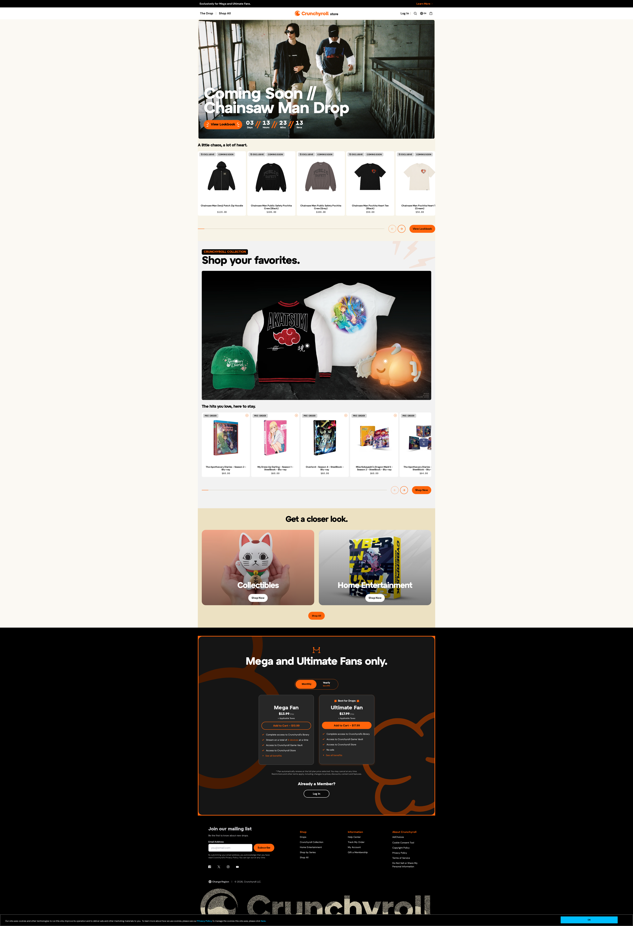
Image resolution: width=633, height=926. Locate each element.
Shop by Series (308, 852)
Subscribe (264, 847)
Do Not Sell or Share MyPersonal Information (405, 865)
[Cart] (431, 13)
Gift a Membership (358, 852)
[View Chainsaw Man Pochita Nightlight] (385, 361)
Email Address (216, 841)
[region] (316, 183)
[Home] (316, 13)
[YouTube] (237, 867)
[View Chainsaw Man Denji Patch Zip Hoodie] (222, 176)
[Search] (415, 13)
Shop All (225, 13)
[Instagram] (228, 867)
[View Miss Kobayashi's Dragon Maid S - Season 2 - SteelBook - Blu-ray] (374, 438)
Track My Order (356, 842)
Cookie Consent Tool (403, 842)
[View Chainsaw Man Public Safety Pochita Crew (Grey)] (321, 176)
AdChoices (398, 836)
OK (589, 919)
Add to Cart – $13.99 (286, 725)
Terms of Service (401, 857)
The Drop (206, 13)
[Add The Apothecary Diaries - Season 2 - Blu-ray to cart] (247, 415)
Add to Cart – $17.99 (347, 725)
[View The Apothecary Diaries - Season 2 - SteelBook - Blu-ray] (423, 438)
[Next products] (402, 229)
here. (263, 921)
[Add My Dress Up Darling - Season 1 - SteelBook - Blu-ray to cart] (296, 415)
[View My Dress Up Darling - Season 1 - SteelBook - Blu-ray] (275, 438)
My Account (354, 847)
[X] (219, 867)
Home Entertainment (311, 847)
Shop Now (421, 490)
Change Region (220, 881)
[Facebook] (210, 867)
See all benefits (273, 755)
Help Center (354, 836)
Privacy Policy (399, 852)
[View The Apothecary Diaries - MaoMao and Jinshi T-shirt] (362, 309)
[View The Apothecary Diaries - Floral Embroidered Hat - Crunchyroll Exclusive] (236, 361)
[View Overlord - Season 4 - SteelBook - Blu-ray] (324, 438)
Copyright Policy (401, 847)
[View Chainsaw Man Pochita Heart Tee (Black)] (370, 176)
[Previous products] (392, 229)
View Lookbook (223, 124)
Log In (405, 13)
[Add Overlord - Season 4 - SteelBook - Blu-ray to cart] (345, 415)
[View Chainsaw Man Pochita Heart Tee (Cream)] (419, 176)
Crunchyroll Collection (311, 842)
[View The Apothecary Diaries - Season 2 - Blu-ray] (226, 438)
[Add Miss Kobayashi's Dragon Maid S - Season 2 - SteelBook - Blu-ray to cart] (395, 415)
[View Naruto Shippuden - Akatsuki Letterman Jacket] (307, 345)
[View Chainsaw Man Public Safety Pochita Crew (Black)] (271, 176)
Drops (303, 836)
